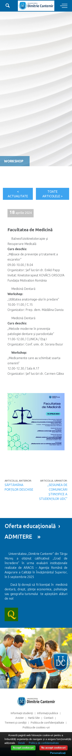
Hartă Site (34, 717)
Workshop (13, 161)
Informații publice (47, 713)
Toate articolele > (52, 194)
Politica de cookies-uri (36, 727)
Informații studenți (22, 713)
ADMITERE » (23, 536)
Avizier (19, 717)
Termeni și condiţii (15, 722)
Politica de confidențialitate (47, 722)
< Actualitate (18, 194)
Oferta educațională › (32, 526)
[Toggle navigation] (63, 6)
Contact (48, 717)
